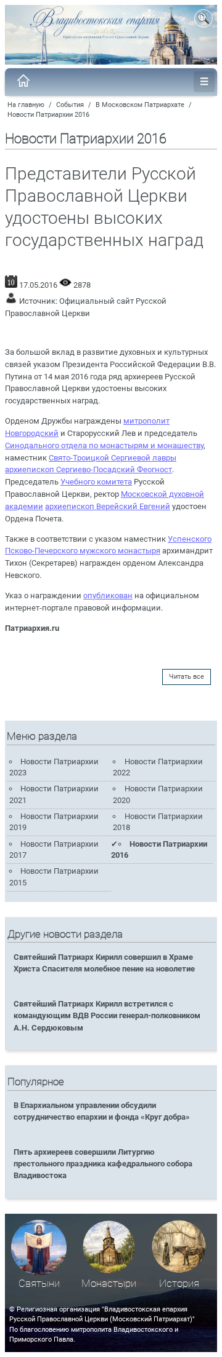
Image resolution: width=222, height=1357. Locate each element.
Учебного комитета (96, 481)
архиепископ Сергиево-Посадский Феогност (88, 469)
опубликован (108, 595)
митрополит (146, 420)
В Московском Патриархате (140, 105)
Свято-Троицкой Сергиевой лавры (112, 457)
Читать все (186, 677)
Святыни (39, 1283)
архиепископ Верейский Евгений (107, 506)
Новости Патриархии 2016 (48, 115)
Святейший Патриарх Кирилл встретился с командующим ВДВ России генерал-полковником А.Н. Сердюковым (107, 1015)
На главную (25, 105)
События (70, 105)
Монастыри (108, 1283)
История (179, 1283)
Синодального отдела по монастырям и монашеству (104, 445)
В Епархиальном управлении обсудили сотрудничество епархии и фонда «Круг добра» (102, 1111)
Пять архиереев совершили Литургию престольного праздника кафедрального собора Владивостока (103, 1163)
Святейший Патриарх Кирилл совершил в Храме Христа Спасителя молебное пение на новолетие (104, 962)
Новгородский (32, 433)
